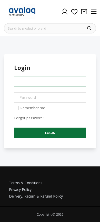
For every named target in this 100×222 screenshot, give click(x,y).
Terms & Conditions (25, 182)
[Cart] (84, 11)
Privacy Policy (20, 189)
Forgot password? (29, 118)
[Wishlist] (74, 11)
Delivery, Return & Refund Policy (36, 196)
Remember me (32, 107)
